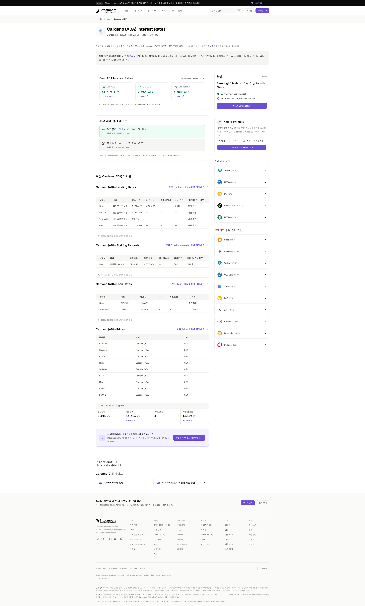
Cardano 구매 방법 (114, 482)
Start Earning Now (242, 106)
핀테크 (180, 539)
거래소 (180, 534)
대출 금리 (157, 530)
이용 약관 (113, 568)
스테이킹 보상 (159, 534)
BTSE (101, 375)
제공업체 (157, 549)
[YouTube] (115, 539)
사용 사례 (149, 10)
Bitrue (102, 356)
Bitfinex (130, 56)
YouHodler (104, 219)
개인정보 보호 (101, 568)
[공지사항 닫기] (267, 3)
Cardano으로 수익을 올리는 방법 (178, 482)
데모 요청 (253, 539)
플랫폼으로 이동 (120, 206)
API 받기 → (262, 10)
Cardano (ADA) (142, 343)
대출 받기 (125, 303)
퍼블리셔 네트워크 (137, 544)
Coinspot (103, 350)
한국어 (264, 568)
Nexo (121, 143)
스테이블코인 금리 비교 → (241, 147)
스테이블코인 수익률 (162, 525)
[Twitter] (98, 539)
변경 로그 (229, 534)
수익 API (133, 525)
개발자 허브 (206, 525)
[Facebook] (104, 539)
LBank (102, 382)
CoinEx (102, 388)
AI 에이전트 (182, 544)
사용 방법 (253, 534)
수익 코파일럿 (135, 539)
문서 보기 (263, 502)
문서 (180, 10)
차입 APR (157, 539)
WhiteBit (103, 369)
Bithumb (103, 343)
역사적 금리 (158, 554)
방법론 (228, 525)
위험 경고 (229, 544)
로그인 (249, 10)
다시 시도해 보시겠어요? (108, 465)
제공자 (180, 549)
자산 (155, 544)
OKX (101, 225)
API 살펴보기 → (257, 3)
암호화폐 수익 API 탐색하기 (188, 437)
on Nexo (141, 96)
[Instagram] (121, 539)
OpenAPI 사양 (207, 534)
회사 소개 (253, 525)
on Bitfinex (107, 96)
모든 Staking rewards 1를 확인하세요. (185, 245)
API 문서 (204, 530)
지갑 (179, 530)
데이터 (137, 10)
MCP (132, 530)
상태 (227, 539)
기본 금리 (150, 200)
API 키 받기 (248, 502)
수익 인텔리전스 (136, 534)
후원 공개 (229, 549)
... (108, 19)
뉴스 (251, 530)
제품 (126, 10)
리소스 (162, 10)
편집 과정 (133, 568)
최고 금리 (136, 200)
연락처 (251, 544)
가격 (173, 10)
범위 (227, 530)
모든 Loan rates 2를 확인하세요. (188, 283)
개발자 (132, 549)
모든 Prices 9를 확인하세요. (190, 329)
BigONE (102, 395)
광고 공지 (216, 46)
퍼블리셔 (181, 525)
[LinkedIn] (109, 539)
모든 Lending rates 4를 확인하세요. (187, 187)
